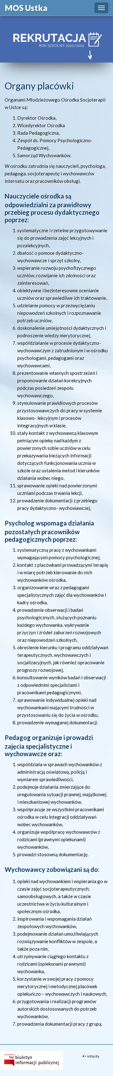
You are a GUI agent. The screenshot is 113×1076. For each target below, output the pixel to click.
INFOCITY (93, 1056)
